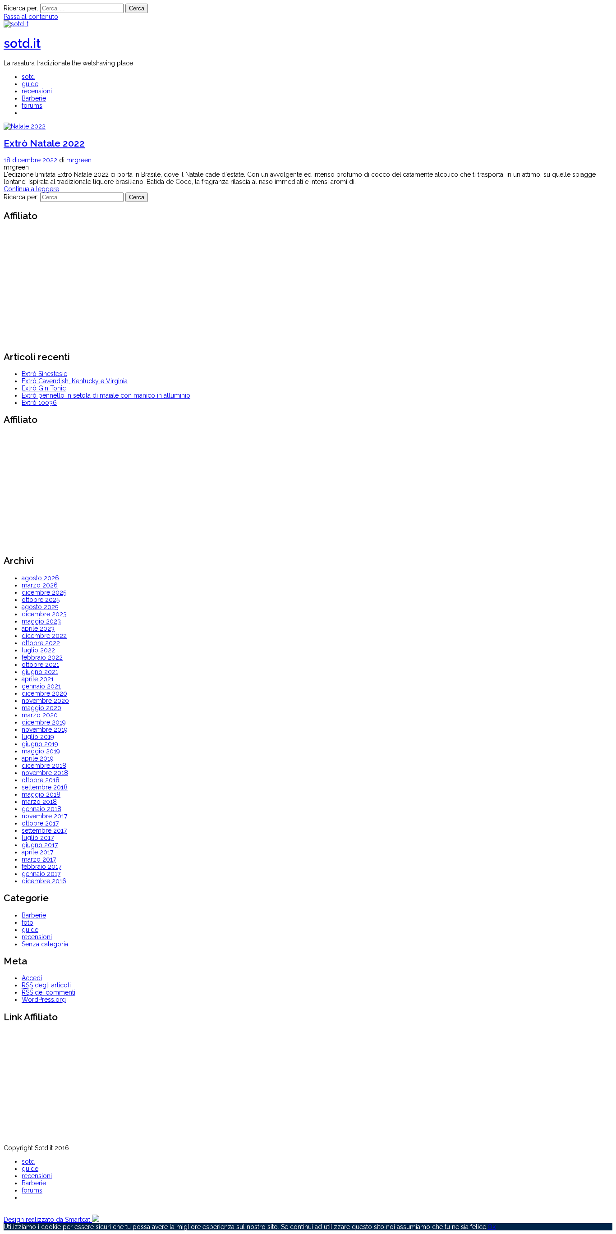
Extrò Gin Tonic (44, 388)
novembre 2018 (45, 772)
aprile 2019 (38, 758)
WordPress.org (44, 999)
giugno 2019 (40, 744)
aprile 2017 (37, 852)
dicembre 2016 (44, 881)
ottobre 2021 (40, 664)
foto (27, 922)
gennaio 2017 (41, 873)
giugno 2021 (40, 671)
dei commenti (48, 992)
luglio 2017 (38, 837)
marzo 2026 (40, 585)
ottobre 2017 (40, 823)
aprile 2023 (38, 628)
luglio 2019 (38, 736)
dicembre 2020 (44, 693)
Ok (491, 1226)
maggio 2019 (41, 751)
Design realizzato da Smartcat (48, 1219)
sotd (28, 76)
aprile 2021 (38, 679)
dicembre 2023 (44, 614)
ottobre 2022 (41, 643)
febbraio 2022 (42, 657)
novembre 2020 (45, 700)
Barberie (34, 98)
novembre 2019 (45, 729)
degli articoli (46, 985)
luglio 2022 (38, 650)
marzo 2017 (39, 859)
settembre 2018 (45, 787)
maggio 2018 (41, 794)
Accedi (32, 978)
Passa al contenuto (31, 16)
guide (30, 83)
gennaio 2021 (41, 686)
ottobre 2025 (41, 599)
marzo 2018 (39, 801)
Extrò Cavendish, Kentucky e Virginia (75, 381)
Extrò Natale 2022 (44, 143)
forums (32, 105)
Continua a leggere (31, 189)
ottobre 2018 (41, 780)
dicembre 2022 (44, 635)
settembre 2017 (44, 830)
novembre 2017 (44, 816)
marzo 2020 (40, 715)
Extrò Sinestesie (44, 373)
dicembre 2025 (44, 592)
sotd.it (22, 43)
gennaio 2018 (41, 808)
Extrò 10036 (39, 402)
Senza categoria (45, 944)
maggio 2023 (41, 621)
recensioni (37, 91)
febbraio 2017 (41, 866)
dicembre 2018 (44, 765)
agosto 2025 (40, 606)
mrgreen (79, 160)
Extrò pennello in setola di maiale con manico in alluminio (106, 395)
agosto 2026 (40, 578)
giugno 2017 (40, 845)
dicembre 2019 (44, 722)
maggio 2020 (41, 707)
